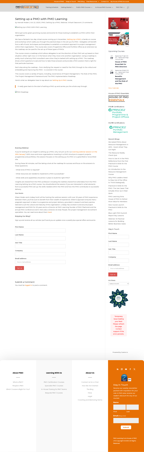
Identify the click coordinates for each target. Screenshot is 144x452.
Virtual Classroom (74, 22)
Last (128, 412)
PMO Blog (81, 1)
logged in (28, 285)
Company (19, 251)
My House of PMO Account (120, 1)
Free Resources (91, 1)
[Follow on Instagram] (121, 369)
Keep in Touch (71, 1)
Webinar (64, 22)
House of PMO (59, 1)
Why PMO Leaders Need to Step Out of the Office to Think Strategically (117, 180)
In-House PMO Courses (103, 7)
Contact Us (105, 1)
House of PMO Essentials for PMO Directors (121, 64)
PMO (43, 22)
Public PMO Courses (83, 7)
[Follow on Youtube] (126, 369)
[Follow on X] (134, 369)
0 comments (87, 22)
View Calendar (113, 88)
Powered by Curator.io (120, 352)
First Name (19, 227)
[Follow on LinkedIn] (117, 369)
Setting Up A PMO (74, 39)
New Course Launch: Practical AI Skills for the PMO (117, 207)
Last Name (19, 235)
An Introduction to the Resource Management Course (117, 171)
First (115, 412)
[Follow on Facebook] (130, 369)
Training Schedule (52, 7)
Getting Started (66, 7)
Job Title (18, 243)
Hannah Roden (23, 22)
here (49, 212)
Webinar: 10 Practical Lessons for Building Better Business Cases (117, 221)
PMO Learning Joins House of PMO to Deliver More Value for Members (117, 199)
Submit (126, 427)
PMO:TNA (119, 7)
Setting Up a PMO (53, 22)
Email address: (21, 258)
